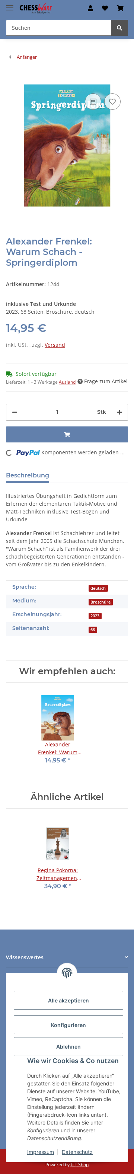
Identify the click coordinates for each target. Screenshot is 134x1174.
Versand (55, 344)
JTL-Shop (80, 1164)
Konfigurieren (68, 1025)
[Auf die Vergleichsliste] (93, 101)
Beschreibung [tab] (27, 475)
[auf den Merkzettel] (112, 101)
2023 (94, 615)
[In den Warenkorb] (12, 80)
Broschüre (100, 602)
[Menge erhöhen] (119, 412)
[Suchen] (119, 28)
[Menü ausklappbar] (9, 4)
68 (92, 629)
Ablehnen (68, 1046)
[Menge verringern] (14, 412)
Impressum (40, 1152)
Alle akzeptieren (68, 1000)
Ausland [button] (67, 382)
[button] (90, 8)
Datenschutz (77, 1152)
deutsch (98, 588)
